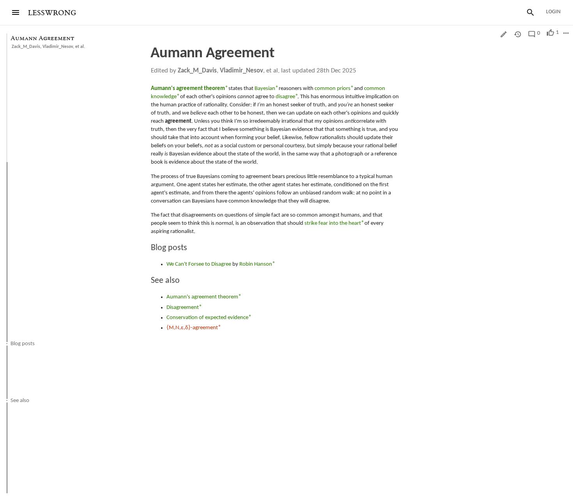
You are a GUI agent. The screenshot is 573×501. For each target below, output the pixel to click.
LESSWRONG (52, 13)
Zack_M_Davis (26, 46)
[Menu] (15, 12)
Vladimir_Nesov (57, 46)
